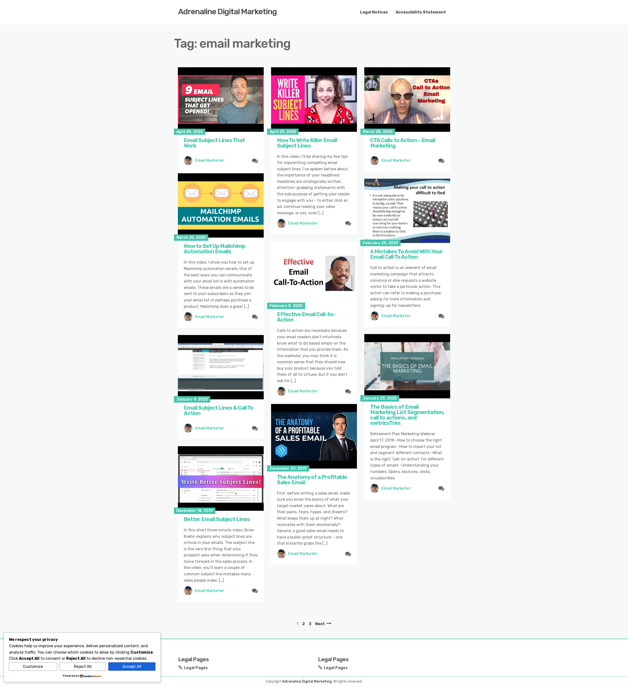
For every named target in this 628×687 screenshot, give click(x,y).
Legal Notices (374, 12)
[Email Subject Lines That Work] (221, 99)
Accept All (131, 666)
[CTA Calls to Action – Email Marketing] (407, 99)
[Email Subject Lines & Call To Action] (221, 367)
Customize (33, 666)
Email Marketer (209, 160)
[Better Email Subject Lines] (221, 478)
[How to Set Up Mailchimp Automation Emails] (221, 205)
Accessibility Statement (421, 12)
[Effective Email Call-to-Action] (314, 274)
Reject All (83, 666)
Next (320, 623)
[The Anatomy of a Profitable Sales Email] (314, 436)
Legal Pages (196, 667)
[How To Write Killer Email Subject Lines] (314, 99)
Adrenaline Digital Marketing (227, 11)
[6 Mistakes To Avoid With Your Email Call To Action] (407, 211)
